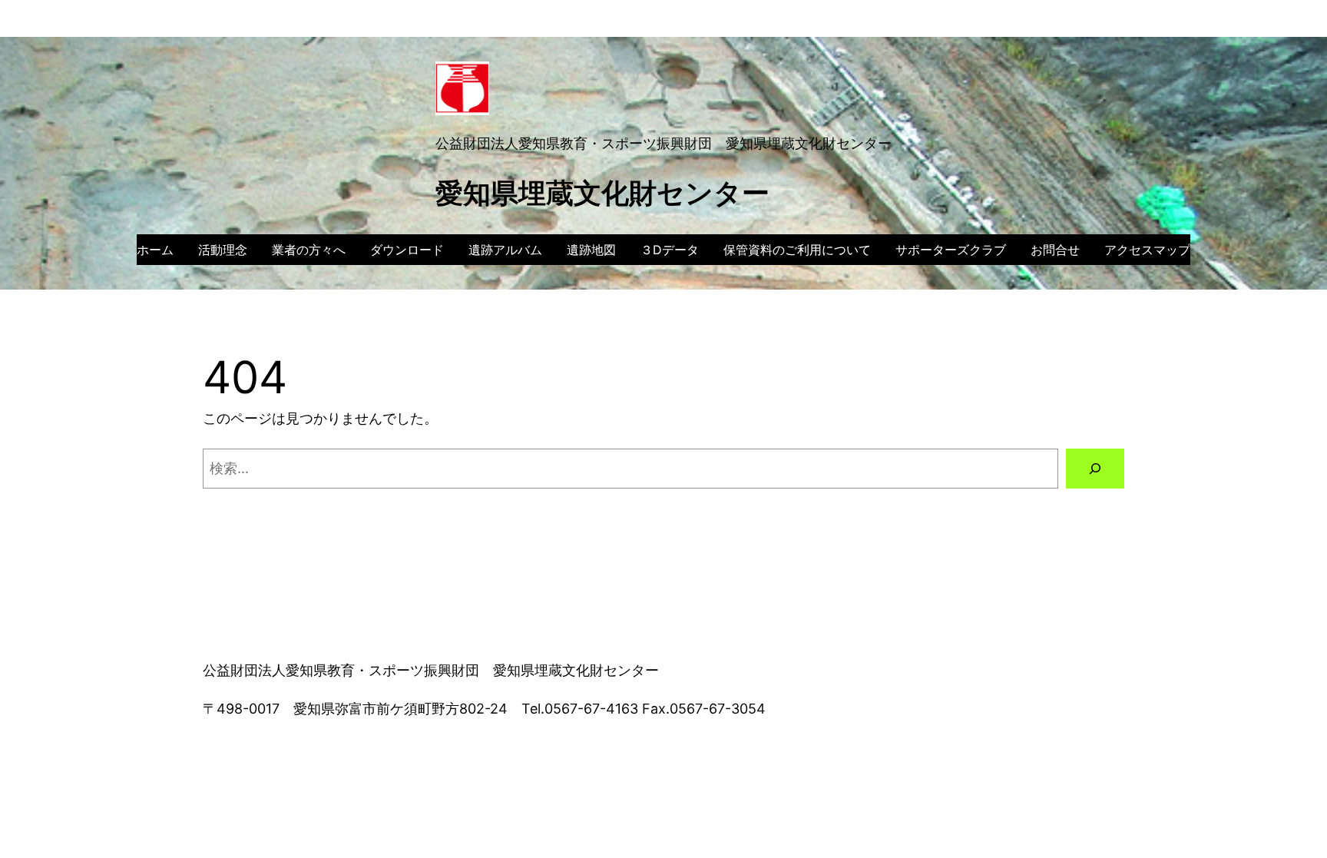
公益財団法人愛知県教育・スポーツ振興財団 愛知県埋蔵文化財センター (663, 143)
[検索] (1095, 469)
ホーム (155, 249)
